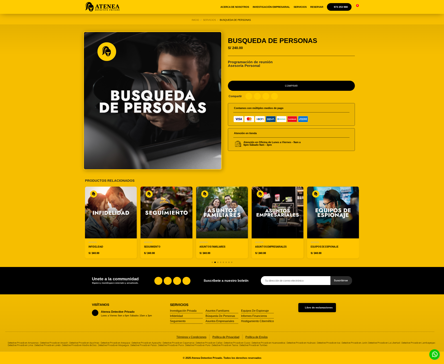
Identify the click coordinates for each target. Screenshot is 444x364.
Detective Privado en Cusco (237, 342)
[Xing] (186, 281)
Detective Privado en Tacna (225, 345)
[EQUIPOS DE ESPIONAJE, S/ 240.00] (333, 222)
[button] (355, 7)
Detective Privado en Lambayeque (418, 342)
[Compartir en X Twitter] (257, 96)
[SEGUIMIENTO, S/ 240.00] (166, 222)
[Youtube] (177, 281)
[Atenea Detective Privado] (102, 7)
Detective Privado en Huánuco (301, 342)
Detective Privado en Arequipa (115, 342)
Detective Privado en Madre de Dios (79, 345)
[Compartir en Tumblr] (274, 96)
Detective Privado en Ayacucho (146, 342)
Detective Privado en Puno (197, 345)
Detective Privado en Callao (209, 342)
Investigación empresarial (271, 7)
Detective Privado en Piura (171, 345)
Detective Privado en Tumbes (253, 345)
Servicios (300, 7)
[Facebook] (158, 281)
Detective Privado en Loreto (48, 345)
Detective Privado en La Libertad (384, 342)
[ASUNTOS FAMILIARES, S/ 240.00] (222, 222)
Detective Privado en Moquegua (113, 345)
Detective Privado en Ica (328, 342)
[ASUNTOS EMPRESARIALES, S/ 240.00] (278, 222)
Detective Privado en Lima (20, 345)
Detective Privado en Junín (354, 342)
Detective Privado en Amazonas (23, 342)
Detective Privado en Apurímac (84, 342)
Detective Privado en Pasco (143, 345)
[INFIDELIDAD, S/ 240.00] (111, 222)
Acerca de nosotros (234, 7)
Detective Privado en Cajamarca (178, 342)
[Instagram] (168, 281)
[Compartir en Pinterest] (265, 96)
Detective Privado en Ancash (54, 342)
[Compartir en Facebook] (248, 96)
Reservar (316, 7)
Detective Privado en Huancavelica (268, 342)
